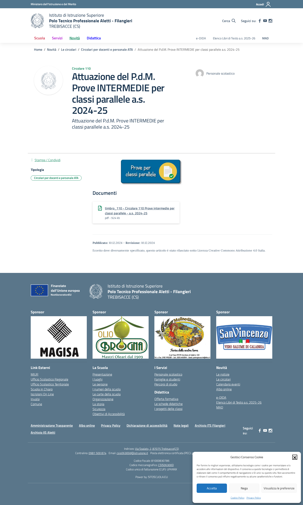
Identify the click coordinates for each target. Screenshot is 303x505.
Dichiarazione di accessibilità (147, 425)
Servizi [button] (57, 38)
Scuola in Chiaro (42, 389)
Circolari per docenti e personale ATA (56, 178)
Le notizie (222, 374)
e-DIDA (201, 38)
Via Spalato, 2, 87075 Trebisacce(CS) (157, 448)
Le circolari (223, 379)
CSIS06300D (166, 465)
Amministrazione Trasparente (52, 425)
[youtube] (265, 21)
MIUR (34, 374)
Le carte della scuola (107, 394)
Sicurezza (99, 408)
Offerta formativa (166, 398)
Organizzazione (103, 399)
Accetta (212, 488)
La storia (98, 404)
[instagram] (270, 21)
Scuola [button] (39, 38)
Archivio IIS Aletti (43, 432)
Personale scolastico (168, 374)
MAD (265, 38)
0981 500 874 (97, 453)
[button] (295, 457)
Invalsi (35, 399)
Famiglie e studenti (167, 379)
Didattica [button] (94, 38)
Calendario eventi (228, 384)
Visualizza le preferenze (279, 488)
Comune (36, 404)
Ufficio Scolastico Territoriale (50, 384)
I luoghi (97, 379)
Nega (244, 488)
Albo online (224, 389)
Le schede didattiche (168, 403)
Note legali (181, 425)
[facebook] (260, 21)
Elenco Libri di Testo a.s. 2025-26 (234, 38)
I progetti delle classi (168, 408)
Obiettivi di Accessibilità (109, 413)
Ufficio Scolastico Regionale (49, 379)
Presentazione (102, 374)
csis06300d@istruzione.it (132, 453)
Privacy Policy (254, 498)
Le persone (100, 384)
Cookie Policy (237, 498)
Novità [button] (74, 38)
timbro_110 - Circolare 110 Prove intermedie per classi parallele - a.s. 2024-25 (140, 211)
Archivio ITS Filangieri (210, 425)
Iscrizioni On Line (42, 394)
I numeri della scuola (107, 389)
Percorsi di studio (165, 384)
